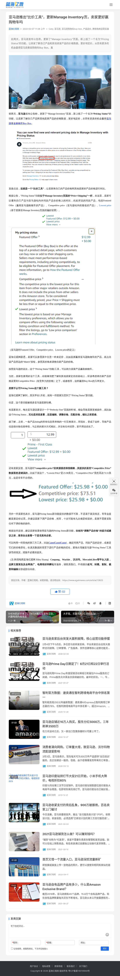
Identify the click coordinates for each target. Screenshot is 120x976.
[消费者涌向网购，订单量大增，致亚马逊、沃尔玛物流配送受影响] (24, 754)
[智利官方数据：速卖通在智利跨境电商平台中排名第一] (24, 700)
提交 (105, 948)
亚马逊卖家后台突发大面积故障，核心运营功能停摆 (76, 638)
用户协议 (34, 966)
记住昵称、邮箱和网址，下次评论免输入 (30, 948)
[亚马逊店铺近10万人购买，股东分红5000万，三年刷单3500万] (24, 729)
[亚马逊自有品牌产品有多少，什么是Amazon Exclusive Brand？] (24, 892)
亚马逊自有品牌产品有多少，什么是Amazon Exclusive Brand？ (71, 887)
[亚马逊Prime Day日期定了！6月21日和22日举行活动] (24, 671)
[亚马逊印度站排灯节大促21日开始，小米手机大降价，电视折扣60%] (24, 783)
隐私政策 (46, 966)
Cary (51, 29)
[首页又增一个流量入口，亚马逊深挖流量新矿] (24, 866)
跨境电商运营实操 (100, 29)
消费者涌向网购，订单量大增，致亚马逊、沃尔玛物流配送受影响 (76, 749)
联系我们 (71, 966)
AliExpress (15, 694)
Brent (13, 665)
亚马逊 (57, 29)
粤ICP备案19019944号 (79, 971)
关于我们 (83, 966)
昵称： (15, 942)
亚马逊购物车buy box (72, 29)
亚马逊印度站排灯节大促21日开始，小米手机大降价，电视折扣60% (74, 778)
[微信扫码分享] (88, 603)
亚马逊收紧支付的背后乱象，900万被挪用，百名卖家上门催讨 (76, 807)
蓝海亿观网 (14, 29)
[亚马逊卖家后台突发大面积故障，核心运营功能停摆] (24, 646)
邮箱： (49, 942)
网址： (84, 942)
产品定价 (87, 29)
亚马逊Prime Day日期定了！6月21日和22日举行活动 (75, 666)
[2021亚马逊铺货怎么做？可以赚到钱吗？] (24, 841)
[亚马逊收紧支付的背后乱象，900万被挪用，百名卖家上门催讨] (24, 812)
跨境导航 (58, 966)
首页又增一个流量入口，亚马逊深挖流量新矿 (71, 859)
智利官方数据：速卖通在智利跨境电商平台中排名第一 (76, 695)
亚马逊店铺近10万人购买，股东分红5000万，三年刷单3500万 (75, 724)
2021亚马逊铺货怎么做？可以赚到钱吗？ (69, 834)
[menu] (111, 4)
